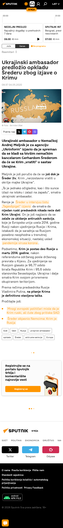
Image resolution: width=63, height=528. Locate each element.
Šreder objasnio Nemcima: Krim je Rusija (32, 321)
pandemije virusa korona (20, 243)
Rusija (23, 330)
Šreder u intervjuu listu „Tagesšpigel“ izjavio (25, 204)
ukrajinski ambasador (40, 330)
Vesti (14, 330)
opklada (7, 337)
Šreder (18, 337)
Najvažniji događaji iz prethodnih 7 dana (22, 32)
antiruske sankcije (33, 337)
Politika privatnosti (12, 487)
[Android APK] (12, 498)
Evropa (49, 337)
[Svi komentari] (5, 522)
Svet (5, 330)
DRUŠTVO (48, 440)
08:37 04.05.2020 (12, 84)
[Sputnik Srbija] (10, 5)
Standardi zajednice (13, 474)
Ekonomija (32, 440)
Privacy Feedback (33, 487)
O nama (6, 470)
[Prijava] (38, 3)
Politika (16, 440)
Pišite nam (38, 470)
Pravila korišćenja (21, 470)
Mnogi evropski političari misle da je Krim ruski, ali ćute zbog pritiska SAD (33, 311)
